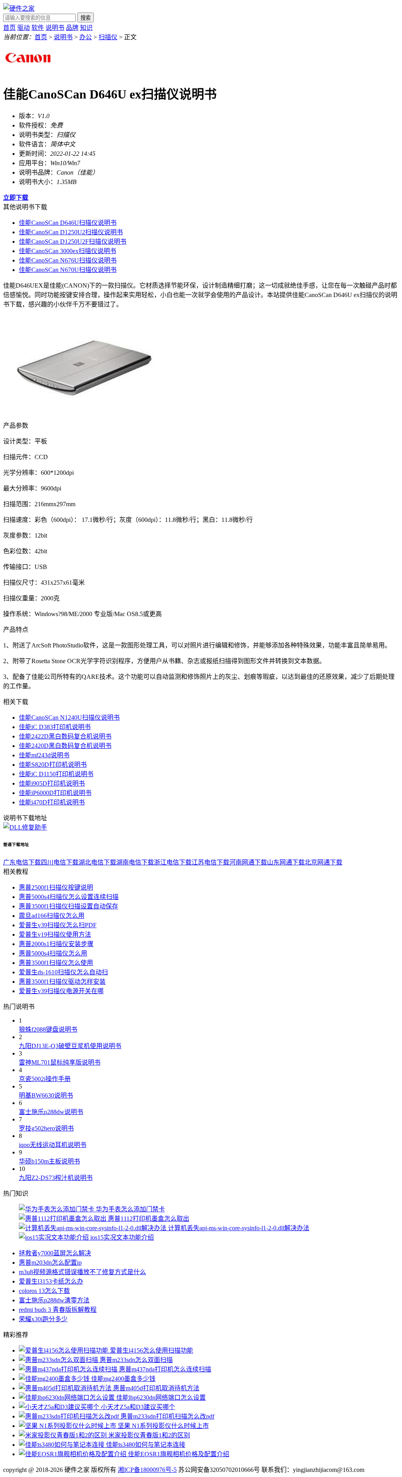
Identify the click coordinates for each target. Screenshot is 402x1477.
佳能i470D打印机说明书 (52, 802)
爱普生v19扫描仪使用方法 (55, 934)
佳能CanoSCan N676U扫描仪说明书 (68, 260)
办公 (85, 37)
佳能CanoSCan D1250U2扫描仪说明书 (71, 232)
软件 (37, 27)
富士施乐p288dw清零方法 (54, 1300)
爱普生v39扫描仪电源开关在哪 (61, 991)
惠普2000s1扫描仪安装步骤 (56, 944)
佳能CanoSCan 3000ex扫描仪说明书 (67, 251)
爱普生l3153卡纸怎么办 (51, 1281)
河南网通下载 (248, 862)
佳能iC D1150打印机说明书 (56, 774)
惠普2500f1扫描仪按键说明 (56, 887)
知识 (86, 27)
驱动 (23, 27)
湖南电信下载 (135, 862)
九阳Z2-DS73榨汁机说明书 (56, 1177)
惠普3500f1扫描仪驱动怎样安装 (62, 981)
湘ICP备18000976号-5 (147, 1469)
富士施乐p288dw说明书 (51, 1112)
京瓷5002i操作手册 (45, 1079)
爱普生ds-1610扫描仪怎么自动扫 (63, 972)
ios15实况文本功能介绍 (122, 1237)
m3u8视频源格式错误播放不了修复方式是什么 (82, 1272)
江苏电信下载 (210, 862)
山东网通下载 (286, 862)
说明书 (55, 27)
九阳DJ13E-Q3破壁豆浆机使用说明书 (70, 1046)
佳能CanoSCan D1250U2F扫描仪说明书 (72, 241)
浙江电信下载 (173, 862)
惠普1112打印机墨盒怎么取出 (148, 1218)
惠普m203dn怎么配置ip (50, 1262)
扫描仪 (108, 37)
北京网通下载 (323, 862)
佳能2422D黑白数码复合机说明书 (65, 736)
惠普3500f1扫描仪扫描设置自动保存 (68, 906)
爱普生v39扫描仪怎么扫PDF (58, 925)
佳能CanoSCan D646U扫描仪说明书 (68, 222)
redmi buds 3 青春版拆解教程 (58, 1309)
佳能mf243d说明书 (44, 755)
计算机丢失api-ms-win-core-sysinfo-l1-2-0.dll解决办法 (238, 1228)
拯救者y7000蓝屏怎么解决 (55, 1253)
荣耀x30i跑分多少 (43, 1319)
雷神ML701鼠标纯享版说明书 (59, 1062)
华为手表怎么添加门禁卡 (130, 1209)
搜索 (85, 18)
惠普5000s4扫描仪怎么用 (53, 953)
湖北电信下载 (97, 862)
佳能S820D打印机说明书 (53, 764)
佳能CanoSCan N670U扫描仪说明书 (68, 269)
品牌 (72, 27)
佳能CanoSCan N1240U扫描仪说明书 (69, 717)
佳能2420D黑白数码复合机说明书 (65, 745)
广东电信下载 (22, 862)
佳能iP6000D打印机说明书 (55, 793)
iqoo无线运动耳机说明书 (52, 1144)
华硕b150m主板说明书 (49, 1161)
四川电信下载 (60, 862)
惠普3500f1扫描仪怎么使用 (56, 962)
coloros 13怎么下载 (44, 1290)
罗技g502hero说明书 (46, 1128)
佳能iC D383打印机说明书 (55, 727)
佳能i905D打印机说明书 (52, 783)
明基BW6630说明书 (46, 1095)
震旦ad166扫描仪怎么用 (51, 915)
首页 (9, 27)
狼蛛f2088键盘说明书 (48, 1029)
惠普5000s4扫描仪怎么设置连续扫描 (69, 896)
